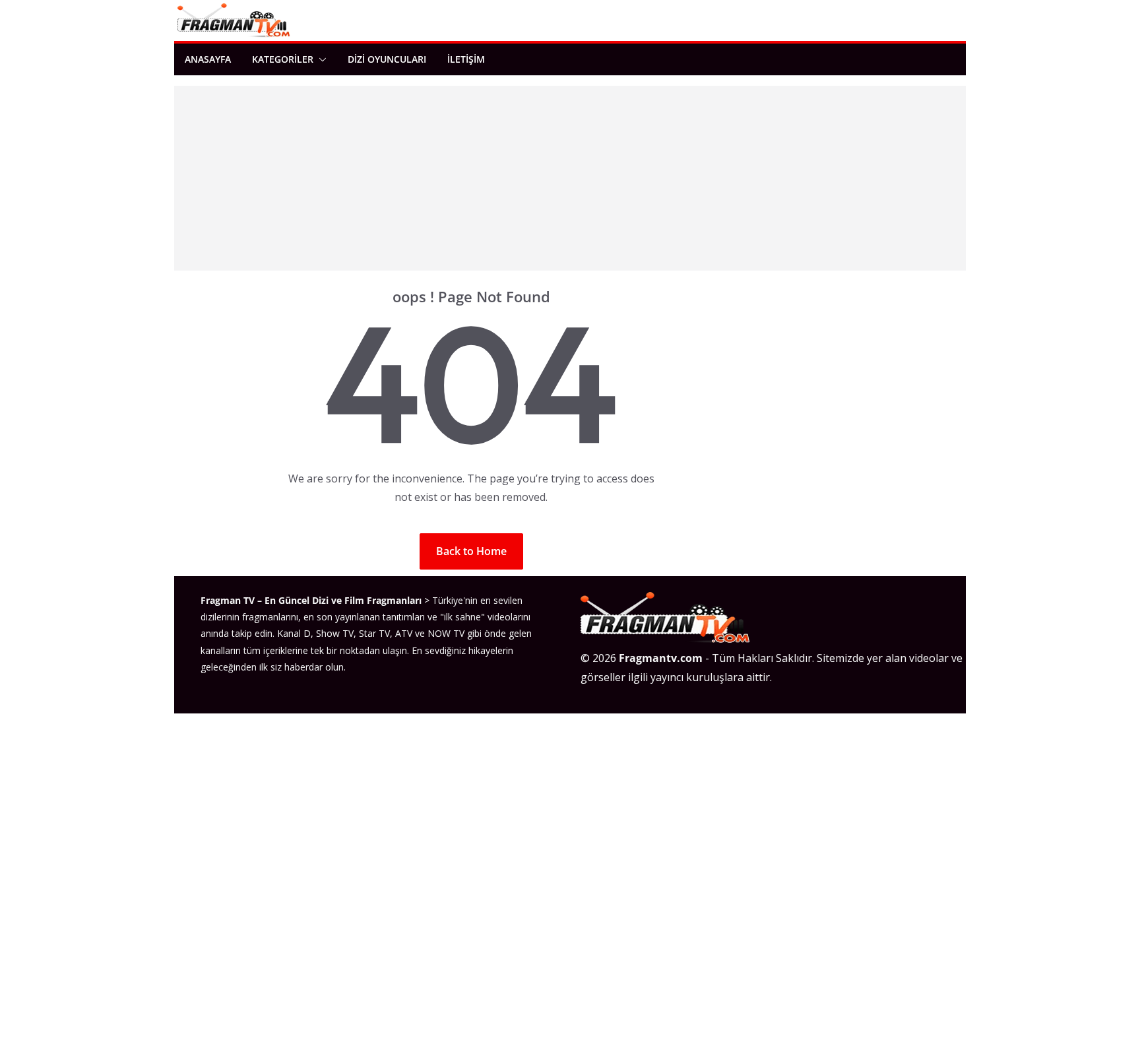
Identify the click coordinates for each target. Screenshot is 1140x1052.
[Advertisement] (570, 178)
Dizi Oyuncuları (387, 59)
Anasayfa (208, 59)
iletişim (466, 59)
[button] (320, 59)
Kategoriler (282, 59)
